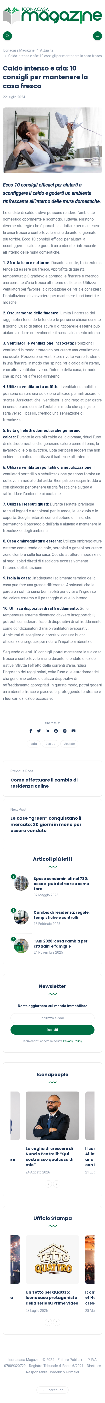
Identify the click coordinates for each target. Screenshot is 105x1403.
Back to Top (55, 1390)
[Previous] (48, 1184)
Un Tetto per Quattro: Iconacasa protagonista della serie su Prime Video (52, 1297)
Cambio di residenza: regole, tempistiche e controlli (62, 915)
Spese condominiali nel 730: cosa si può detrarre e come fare (61, 883)
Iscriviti (52, 1030)
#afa (33, 744)
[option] (52, 1133)
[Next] (56, 1184)
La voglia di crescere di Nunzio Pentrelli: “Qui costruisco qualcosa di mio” (50, 1157)
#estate (69, 744)
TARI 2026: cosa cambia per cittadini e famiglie (61, 944)
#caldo (50, 744)
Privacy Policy (72, 1041)
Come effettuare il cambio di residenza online (44, 783)
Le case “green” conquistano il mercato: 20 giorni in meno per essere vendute (46, 824)
